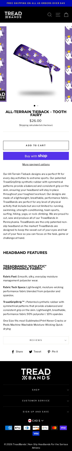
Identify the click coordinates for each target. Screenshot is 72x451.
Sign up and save (36, 412)
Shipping (24, 125)
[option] (36, 3)
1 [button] (35, 106)
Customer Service (36, 401)
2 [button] (38, 106)
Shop (36, 390)
